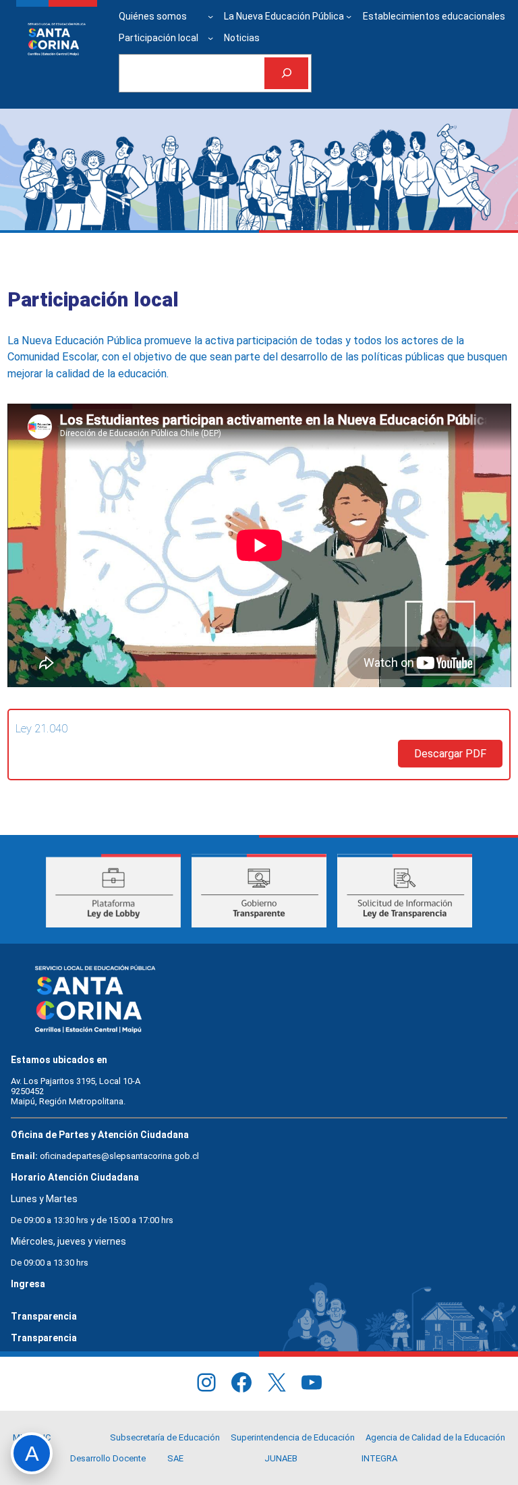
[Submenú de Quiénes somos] (210, 16)
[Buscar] (286, 73)
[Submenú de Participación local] (210, 37)
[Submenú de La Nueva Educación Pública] (348, 16)
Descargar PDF (450, 753)
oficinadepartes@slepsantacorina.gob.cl (119, 1156)
